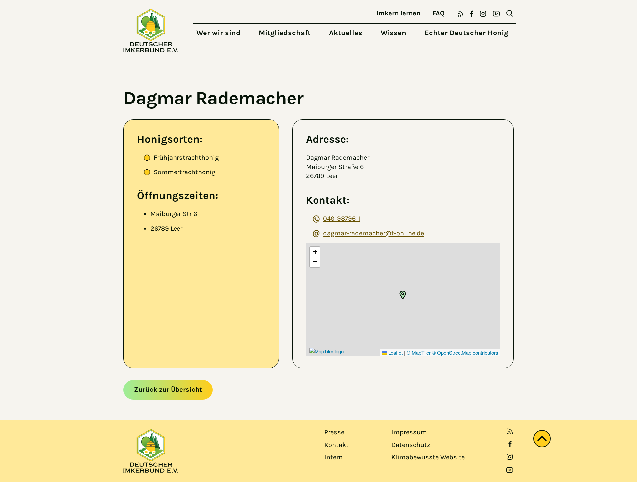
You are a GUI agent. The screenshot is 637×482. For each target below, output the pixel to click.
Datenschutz (410, 444)
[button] (402, 295)
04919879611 (341, 218)
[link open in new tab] (510, 444)
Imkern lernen (398, 13)
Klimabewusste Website (428, 457)
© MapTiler (419, 352)
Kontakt (336, 444)
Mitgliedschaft (285, 33)
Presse (334, 432)
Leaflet (395, 352)
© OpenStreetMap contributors (465, 352)
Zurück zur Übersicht (168, 389)
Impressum (409, 432)
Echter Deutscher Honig (466, 33)
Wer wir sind (218, 33)
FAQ (438, 13)
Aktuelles (345, 33)
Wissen (393, 33)
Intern (333, 457)
